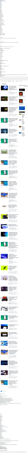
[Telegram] (10, 444)
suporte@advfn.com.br (2, 50)
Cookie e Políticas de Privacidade (3, 443)
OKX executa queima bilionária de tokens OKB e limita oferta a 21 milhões (13, 342)
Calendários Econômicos (2, 33)
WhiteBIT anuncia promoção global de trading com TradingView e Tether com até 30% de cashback (13, 216)
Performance (1, 13)
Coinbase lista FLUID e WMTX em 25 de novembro (13, 225)
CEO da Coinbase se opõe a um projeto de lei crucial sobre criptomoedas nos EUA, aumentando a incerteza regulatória (13, 195)
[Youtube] (13, 444)
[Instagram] (1, 444)
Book (0, 2)
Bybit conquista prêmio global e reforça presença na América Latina (13, 206)
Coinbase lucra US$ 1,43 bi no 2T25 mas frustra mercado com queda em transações (13, 382)
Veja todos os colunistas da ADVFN (22, 108)
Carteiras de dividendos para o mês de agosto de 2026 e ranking (23, 116)
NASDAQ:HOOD (12, 145)
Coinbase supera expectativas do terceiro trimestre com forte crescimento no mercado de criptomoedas (13, 256)
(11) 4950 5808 (1, 49)
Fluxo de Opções (2, 23)
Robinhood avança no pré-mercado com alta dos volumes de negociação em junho (13, 141)
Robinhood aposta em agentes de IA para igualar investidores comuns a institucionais (13, 131)
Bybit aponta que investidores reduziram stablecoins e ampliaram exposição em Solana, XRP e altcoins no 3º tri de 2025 (13, 278)
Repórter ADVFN (11, 208)
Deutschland (1, 56)
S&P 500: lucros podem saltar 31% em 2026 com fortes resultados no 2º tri (23, 121)
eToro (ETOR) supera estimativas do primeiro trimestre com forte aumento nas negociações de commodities (13, 152)
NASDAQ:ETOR (12, 156)
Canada (1, 419)
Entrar (0, 48)
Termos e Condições (16, 440)
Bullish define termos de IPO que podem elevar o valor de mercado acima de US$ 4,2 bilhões (13, 373)
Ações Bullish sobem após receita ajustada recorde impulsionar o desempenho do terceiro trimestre (13, 234)
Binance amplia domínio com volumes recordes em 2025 (13, 333)
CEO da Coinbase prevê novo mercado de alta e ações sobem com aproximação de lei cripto (13, 88)
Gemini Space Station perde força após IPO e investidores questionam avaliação (13, 299)
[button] (3, 447)
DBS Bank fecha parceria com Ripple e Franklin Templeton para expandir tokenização (13, 289)
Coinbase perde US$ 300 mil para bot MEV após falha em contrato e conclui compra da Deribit (13, 352)
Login (6, 404)
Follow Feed (1, 18)
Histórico (1, 12)
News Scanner (1, 15)
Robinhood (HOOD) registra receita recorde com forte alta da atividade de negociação (13, 120)
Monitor (1, 8)
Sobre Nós (1, 425)
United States (1, 416)
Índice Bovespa (6, 60)
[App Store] (1, 437)
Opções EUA (1, 29)
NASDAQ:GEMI (10, 303)
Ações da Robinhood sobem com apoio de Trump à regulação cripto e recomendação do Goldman (13, 98)
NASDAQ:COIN (12, 92)
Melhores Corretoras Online (3, 430)
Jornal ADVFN (1, 14)
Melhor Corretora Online (2, 24)
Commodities (1, 30)
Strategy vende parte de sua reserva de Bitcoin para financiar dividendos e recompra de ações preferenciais (13, 109)
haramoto (20, 105)
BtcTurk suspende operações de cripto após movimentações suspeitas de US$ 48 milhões (13, 363)
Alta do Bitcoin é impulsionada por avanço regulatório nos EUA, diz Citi (23, 128)
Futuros (1, 27)
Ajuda (0, 427)
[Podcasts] (15, 444)
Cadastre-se (1, 404)
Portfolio (1, 4)
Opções (1, 10)
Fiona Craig (10, 90)
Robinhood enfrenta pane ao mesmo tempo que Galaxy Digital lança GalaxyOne (13, 268)
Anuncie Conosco (2, 429)
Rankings (1, 434)
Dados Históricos (2, 22)
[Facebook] (8, 444)
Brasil (0, 53)
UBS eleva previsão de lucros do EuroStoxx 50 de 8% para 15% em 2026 (23, 134)
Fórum (0, 32)
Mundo (1, 5)
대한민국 (1, 59)
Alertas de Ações (2, 19)
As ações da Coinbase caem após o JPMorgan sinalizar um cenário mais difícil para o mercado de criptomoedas (13, 183)
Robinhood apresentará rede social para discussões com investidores (13, 316)
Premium (6, 48)
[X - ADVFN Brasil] (5, 444)
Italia (0, 421)
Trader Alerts (1, 20)
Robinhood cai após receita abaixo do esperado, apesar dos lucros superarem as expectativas (13, 172)
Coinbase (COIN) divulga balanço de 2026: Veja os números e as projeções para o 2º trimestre (13, 162)
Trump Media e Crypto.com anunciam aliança (13, 325)
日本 (0, 58)
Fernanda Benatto (11, 155)
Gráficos (1, 9)
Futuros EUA (1, 28)
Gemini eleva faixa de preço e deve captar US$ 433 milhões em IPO (13, 308)
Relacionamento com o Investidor (3, 426)
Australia (1, 54)
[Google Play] (1, 438)
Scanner (1, 17)
